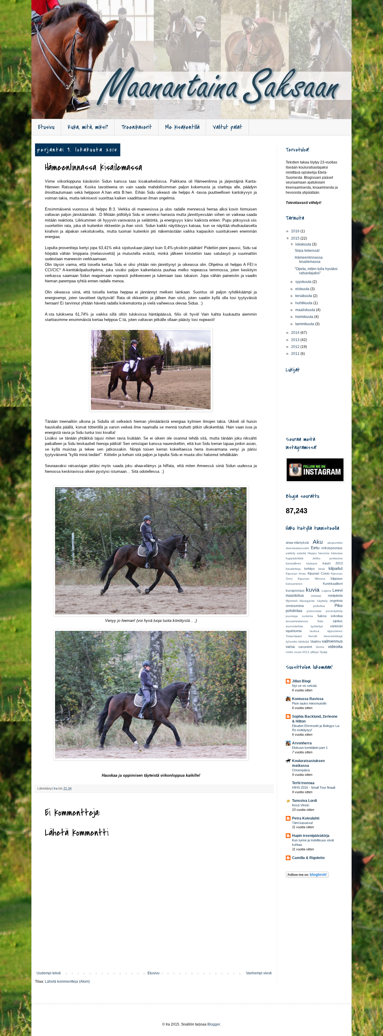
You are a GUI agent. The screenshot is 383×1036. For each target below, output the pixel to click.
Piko (339, 605)
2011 (295, 354)
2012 (295, 347)
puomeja (292, 616)
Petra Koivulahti (305, 818)
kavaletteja (293, 568)
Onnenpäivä (301, 770)
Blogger (213, 1024)
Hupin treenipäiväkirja (310, 836)
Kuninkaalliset (333, 583)
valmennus (332, 641)
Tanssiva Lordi (304, 801)
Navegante (307, 600)
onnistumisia (295, 606)
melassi (316, 595)
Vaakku (315, 641)
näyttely (322, 600)
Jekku (316, 558)
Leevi (337, 590)
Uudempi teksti (49, 973)
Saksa (321, 616)
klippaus (337, 578)
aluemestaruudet (297, 548)
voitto (289, 652)
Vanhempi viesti (259, 973)
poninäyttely (334, 611)
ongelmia (336, 600)
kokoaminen (294, 583)
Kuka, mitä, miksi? (88, 127)
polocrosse (314, 611)
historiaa (337, 553)
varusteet (305, 647)
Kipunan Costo (318, 573)
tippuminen (335, 631)
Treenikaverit (136, 127)
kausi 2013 (333, 563)
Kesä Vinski (300, 805)
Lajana (326, 590)
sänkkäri (336, 626)
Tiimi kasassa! (302, 823)
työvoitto (291, 641)
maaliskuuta (305, 310)
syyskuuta (303, 282)
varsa (290, 647)
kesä (321, 568)
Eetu (315, 547)
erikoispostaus (332, 548)
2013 (295, 340)
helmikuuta (304, 317)
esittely (290, 553)
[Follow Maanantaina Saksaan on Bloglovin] (307, 876)
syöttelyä (317, 626)
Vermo (320, 647)
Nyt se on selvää (304, 685)
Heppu (312, 553)
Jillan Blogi (301, 681)
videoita (335, 646)
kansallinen (293, 563)
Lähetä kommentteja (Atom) (67, 981)
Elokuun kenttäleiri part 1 (310, 747)
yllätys (314, 652)
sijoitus (338, 621)
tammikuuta (305, 324)
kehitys (309, 568)
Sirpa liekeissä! (307, 251)
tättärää (303, 641)
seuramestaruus (297, 621)
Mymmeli (291, 600)
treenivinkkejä (333, 636)
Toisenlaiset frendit (301, 636)
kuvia (313, 590)
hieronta (323, 553)
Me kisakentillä (182, 127)
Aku (318, 542)
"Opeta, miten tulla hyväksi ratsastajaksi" (316, 271)
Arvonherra (302, 743)
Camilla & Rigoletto (308, 858)
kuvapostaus (295, 590)
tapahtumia (294, 631)
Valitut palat (227, 127)
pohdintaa (294, 611)
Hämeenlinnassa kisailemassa (309, 259)
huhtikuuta (304, 303)
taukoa (314, 631)
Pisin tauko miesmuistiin (309, 703)
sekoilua (337, 616)
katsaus (311, 563)
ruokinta (307, 616)
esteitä (301, 553)
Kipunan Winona (311, 578)
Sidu (320, 621)
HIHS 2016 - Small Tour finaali (313, 787)
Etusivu (46, 127)
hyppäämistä (294, 558)
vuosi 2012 (301, 652)
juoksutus (336, 558)
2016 (295, 231)
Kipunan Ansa (296, 573)
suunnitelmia (294, 626)
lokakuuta (303, 244)
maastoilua (295, 595)
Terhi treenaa (303, 783)
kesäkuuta (304, 296)
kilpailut (336, 568)
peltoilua (319, 606)
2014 (295, 333)
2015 (295, 238)
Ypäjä (323, 652)
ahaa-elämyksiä (297, 542)
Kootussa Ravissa (307, 699)
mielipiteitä (335, 595)
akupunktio (335, 542)
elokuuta (302, 289)
